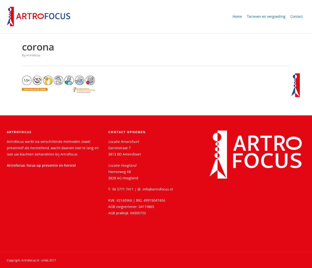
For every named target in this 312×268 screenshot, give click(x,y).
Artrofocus (33, 55)
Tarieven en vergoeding (266, 16)
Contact (296, 16)
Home (237, 16)
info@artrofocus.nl (158, 189)
